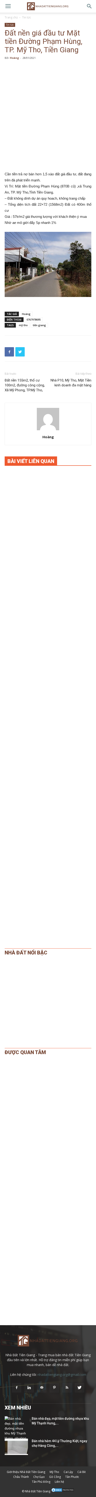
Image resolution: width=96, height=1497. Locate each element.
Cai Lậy (68, 1472)
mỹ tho (23, 325)
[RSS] (67, 1387)
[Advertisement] (48, 115)
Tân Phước (72, 1477)
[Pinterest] (54, 1387)
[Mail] (41, 1387)
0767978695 (34, 319)
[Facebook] (16, 1387)
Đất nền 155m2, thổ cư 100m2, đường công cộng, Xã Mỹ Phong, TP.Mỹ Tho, (25, 385)
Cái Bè (81, 1472)
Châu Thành (21, 1477)
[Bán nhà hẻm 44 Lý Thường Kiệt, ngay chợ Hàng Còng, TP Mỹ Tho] (16, 1447)
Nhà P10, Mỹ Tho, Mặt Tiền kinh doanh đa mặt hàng (71, 382)
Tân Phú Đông (41, 1482)
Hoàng (14, 58)
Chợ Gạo (39, 1477)
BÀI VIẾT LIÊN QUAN (30, 461)
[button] (89, 6)
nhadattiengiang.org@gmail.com (62, 1374)
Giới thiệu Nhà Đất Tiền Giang (26, 1472)
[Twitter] (79, 1387)
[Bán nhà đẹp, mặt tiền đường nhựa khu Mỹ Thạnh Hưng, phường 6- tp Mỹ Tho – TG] (16, 1433)
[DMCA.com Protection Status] (62, 1491)
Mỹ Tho (54, 1472)
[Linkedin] (29, 1387)
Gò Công (55, 1477)
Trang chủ (11, 17)
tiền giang (39, 325)
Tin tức (26, 17)
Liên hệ (59, 1482)
